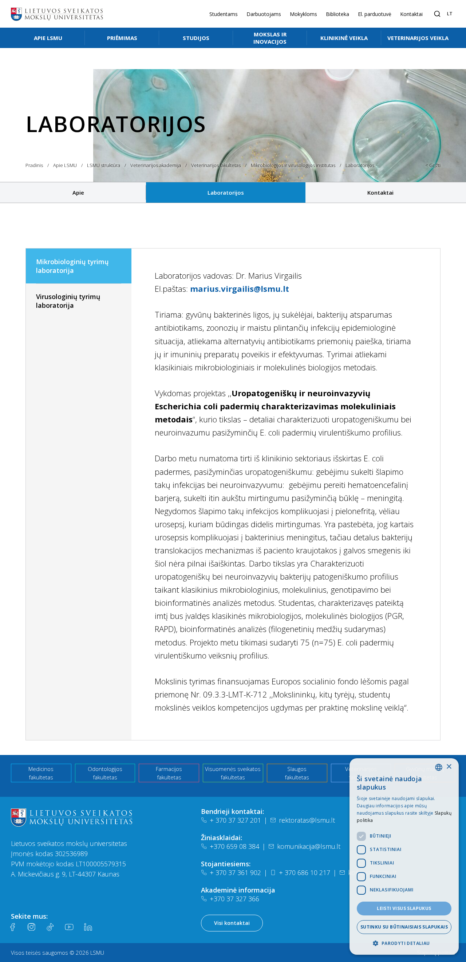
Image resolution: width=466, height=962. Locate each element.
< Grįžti (433, 165)
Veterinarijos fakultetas (216, 165)
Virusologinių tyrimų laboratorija (68, 301)
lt (450, 13)
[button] (404, 943)
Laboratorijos (226, 192)
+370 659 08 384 (234, 846)
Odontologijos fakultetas (105, 773)
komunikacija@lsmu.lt (308, 846)
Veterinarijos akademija (155, 165)
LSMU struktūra (103, 165)
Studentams (223, 14)
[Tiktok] (50, 927)
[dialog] (404, 856)
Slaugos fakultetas (297, 773)
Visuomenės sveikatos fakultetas (233, 773)
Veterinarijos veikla (418, 37)
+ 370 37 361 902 (235, 872)
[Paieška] (437, 13)
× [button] (448, 767)
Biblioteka (337, 14)
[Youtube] (69, 927)
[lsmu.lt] (57, 13)
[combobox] (438, 767)
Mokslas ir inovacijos (270, 38)
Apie (78, 192)
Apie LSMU (48, 37)
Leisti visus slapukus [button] (404, 908)
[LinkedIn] (88, 927)
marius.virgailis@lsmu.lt (239, 288)
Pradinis (34, 165)
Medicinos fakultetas (41, 773)
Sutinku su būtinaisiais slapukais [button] (404, 927)
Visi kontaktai (232, 922)
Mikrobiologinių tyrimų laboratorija (72, 266)
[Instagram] (31, 927)
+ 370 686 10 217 (304, 872)
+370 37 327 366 (234, 898)
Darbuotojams (263, 14)
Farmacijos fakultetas (169, 773)
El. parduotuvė (374, 14)
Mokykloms (303, 14)
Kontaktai (411, 14)
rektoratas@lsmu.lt (307, 820)
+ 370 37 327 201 (235, 820)
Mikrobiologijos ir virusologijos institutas (293, 165)
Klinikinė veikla (344, 37)
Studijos (196, 37)
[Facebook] (12, 927)
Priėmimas (122, 37)
